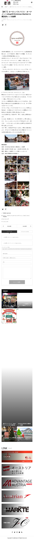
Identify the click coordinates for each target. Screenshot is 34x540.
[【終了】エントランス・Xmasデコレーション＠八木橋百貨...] (9, 316)
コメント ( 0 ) (9, 231)
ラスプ (27, 19)
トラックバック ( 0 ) (25, 231)
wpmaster (8, 213)
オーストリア (6, 219)
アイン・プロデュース (8, 19)
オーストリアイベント (18, 19)
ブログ (24, 19)
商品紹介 (5, 216)
